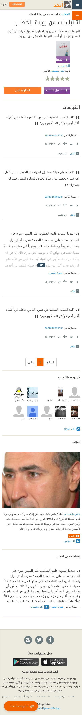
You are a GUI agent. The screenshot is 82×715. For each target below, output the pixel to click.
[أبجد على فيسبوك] (50, 640)
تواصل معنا (59, 696)
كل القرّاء (70, 429)
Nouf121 (75, 418)
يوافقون (62, 153)
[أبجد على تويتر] (39, 640)
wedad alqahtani (74, 400)
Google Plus (65, 143)
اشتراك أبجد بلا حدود (23, 696)
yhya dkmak (32, 418)
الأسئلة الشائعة (43, 696)
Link (59, 143)
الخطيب (65, 14)
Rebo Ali (62, 418)
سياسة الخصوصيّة (51, 708)
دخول (4, 4)
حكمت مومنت (18, 400)
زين (22, 418)
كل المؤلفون (69, 541)
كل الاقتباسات (37, 606)
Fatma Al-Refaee (60, 400)
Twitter (71, 143)
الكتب (71, 696)
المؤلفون (6, 696)
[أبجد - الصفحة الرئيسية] (57, 4)
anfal (49, 400)
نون (50, 418)
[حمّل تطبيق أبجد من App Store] (54, 662)
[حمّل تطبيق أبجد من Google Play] (26, 662)
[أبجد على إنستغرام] (28, 640)
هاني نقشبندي (57, 70)
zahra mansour (54, 135)
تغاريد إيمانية (32, 400)
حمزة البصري (55, 273)
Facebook (77, 143)
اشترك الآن (22, 90)
